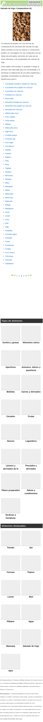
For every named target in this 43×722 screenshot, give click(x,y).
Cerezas (8, 260)
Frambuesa (9, 245)
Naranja (8, 179)
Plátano (8, 157)
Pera (7, 165)
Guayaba (8, 231)
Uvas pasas (10, 121)
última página (31, 275)
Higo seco (9, 132)
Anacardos (9, 99)
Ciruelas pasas (11, 135)
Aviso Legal (19, 718)
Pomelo (8, 154)
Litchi (7, 212)
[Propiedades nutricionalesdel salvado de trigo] (21, 26)
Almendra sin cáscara (13, 110)
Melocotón (9, 194)
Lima (7, 220)
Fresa (7, 242)
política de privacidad (9, 718)
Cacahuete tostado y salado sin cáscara (21, 84)
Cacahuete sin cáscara (14, 91)
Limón (7, 216)
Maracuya (9, 198)
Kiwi (6, 223)
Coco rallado (10, 117)
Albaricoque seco (12, 113)
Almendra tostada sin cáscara (16, 102)
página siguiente (28, 275)
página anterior (14, 275)
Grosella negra (11, 234)
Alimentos (34, 2)
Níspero (8, 172)
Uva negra (9, 143)
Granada (8, 238)
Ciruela (8, 249)
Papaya (8, 168)
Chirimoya (9, 256)
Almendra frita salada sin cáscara (18, 106)
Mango (7, 205)
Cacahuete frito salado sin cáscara (18, 88)
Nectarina (9, 176)
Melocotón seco (11, 128)
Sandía (8, 150)
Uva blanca (9, 146)
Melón (7, 190)
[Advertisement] (21, 298)
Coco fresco (10, 253)
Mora (7, 183)
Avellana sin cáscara (13, 95)
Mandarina (9, 209)
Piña (7, 161)
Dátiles (8, 124)
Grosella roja (10, 139)
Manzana (8, 201)
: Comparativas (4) (16, 8)
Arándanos (9, 264)
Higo (7, 227)
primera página (12, 275)
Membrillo (9, 187)
